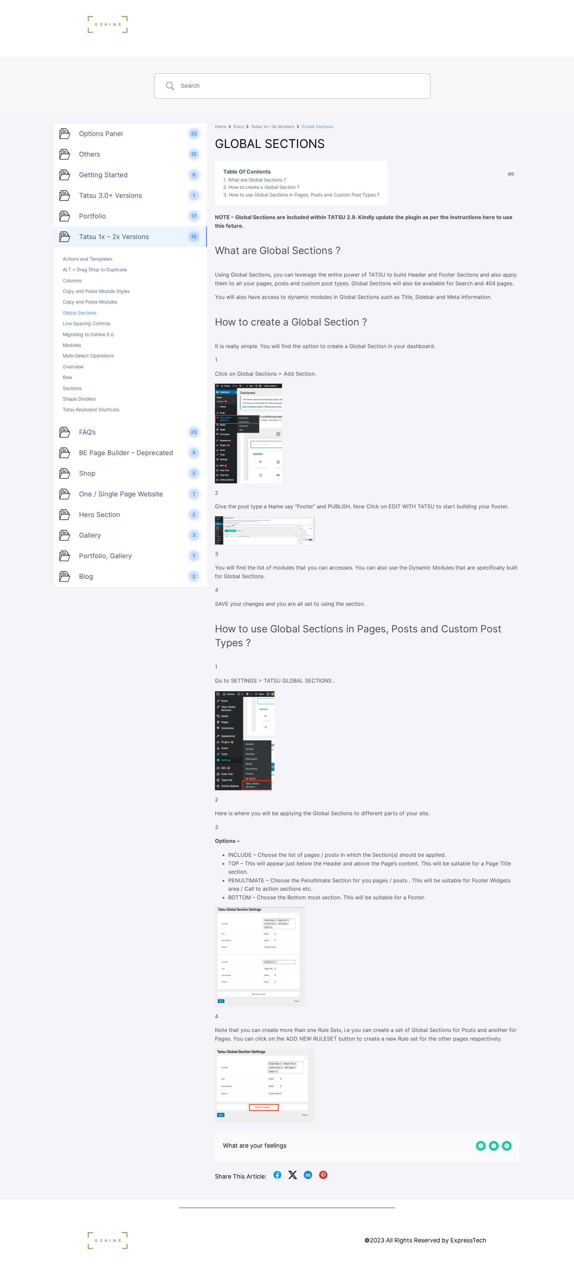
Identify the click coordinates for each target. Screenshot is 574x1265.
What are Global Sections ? (257, 180)
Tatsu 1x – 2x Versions (272, 126)
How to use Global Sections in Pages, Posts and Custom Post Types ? (304, 194)
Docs (239, 126)
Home (221, 126)
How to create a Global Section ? (264, 187)
